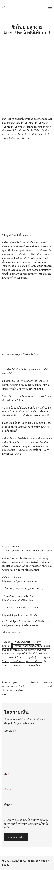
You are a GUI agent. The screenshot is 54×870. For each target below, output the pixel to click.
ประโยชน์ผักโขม (13, 657)
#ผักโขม (6, 118)
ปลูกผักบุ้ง (32, 657)
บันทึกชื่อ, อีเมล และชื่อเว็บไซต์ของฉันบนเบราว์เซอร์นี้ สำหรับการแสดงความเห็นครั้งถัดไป (26, 823)
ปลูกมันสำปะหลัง (21, 661)
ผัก (36, 661)
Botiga (5, 864)
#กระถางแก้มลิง (23, 641)
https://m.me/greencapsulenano (19, 581)
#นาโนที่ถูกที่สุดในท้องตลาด (24, 625)
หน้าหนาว (17, 665)
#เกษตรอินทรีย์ (31, 621)
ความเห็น (10, 730)
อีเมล (7, 789)
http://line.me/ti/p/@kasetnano (18, 600)
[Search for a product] (4, 7)
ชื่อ (6, 774)
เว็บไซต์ (8, 804)
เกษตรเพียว (34, 665)
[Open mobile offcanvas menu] (50, 7)
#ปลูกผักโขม (17, 621)
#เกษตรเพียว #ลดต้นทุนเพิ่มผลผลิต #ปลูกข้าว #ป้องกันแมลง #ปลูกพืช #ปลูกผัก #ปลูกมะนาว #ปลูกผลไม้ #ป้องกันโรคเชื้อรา (26, 649)
